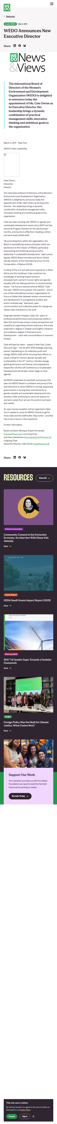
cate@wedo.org (41, 444)
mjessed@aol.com (12, 434)
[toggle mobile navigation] (51, 3)
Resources (10, 16)
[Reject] (33, 1116)
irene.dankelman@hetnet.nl (37, 437)
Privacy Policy (25, 1110)
